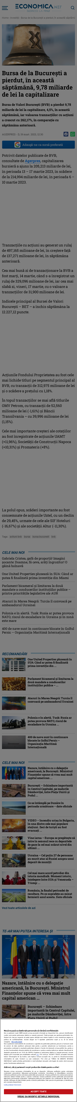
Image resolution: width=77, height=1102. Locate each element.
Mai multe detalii (16, 1042)
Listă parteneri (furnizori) (12, 1085)
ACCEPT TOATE (38, 1091)
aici (38, 1054)
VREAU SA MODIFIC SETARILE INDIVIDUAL (38, 1096)
